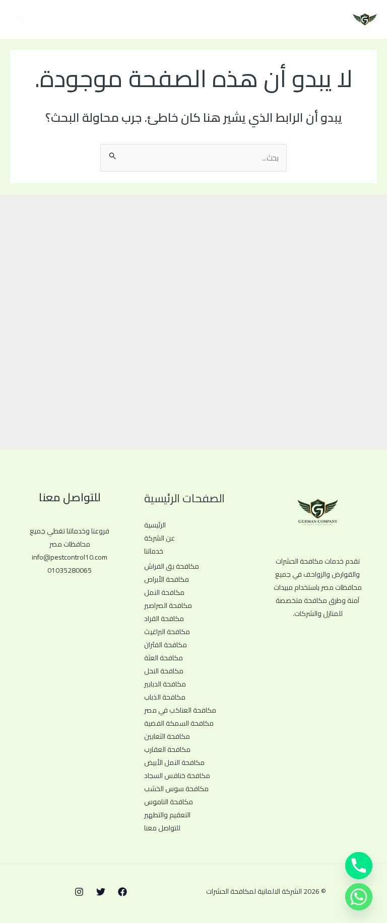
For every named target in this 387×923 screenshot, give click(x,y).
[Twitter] (100, 891)
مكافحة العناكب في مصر (180, 710)
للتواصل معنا (162, 827)
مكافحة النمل (164, 592)
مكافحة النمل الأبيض (174, 762)
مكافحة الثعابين (167, 736)
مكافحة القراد (164, 618)
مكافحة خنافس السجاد (177, 775)
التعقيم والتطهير (167, 814)
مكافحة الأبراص (166, 579)
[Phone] (358, 865)
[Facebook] (122, 891)
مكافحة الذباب (164, 697)
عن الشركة (159, 538)
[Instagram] (79, 891)
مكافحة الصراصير (168, 605)
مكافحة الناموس (168, 801)
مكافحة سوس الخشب (176, 788)
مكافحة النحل (163, 670)
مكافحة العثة (163, 657)
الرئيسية (155, 524)
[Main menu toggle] (21, 19)
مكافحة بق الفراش (171, 566)
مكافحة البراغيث (167, 631)
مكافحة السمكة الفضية (179, 723)
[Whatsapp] (358, 896)
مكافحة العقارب (167, 749)
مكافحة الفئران (165, 644)
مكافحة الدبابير (165, 683)
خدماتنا (153, 551)
